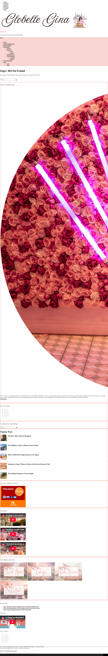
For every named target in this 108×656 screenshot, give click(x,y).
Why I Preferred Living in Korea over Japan (23, 455)
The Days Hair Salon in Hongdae (19, 436)
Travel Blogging (7, 60)
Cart (8, 63)
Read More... (3, 399)
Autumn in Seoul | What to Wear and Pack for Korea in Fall (29, 464)
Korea (11, 53)
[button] (105, 655)
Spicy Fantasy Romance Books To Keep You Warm (17, 609)
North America (11, 56)
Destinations (6, 47)
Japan (11, 51)
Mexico (12, 59)
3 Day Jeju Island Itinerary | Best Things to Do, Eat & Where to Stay (21, 608)
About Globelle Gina (9, 44)
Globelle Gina (3, 31)
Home (5, 42)
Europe (9, 48)
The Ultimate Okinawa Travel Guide (20, 473)
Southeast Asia (11, 54)
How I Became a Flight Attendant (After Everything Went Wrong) (21, 606)
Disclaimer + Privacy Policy (36, 646)
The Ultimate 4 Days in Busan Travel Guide (23, 445)
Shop (4, 62)
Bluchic (26, 646)
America (12, 57)
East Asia (9, 50)
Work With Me (7, 45)
